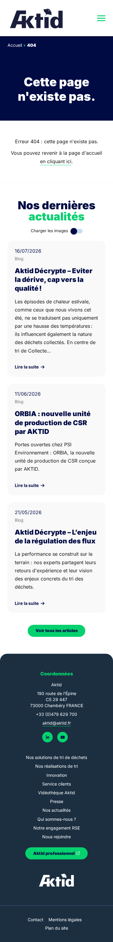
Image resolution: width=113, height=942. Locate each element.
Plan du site (56, 928)
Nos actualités (56, 810)
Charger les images (49, 230)
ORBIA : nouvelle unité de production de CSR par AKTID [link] (53, 422)
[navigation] (101, 18)
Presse (56, 801)
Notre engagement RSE (56, 827)
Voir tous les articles (57, 630)
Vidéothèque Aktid (56, 792)
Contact (35, 919)
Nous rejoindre (56, 836)
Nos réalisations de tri (56, 766)
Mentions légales (65, 919)
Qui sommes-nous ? (56, 819)
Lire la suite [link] (27, 367)
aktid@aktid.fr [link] (56, 722)
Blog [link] (19, 258)
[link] (37, 18)
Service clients (56, 783)
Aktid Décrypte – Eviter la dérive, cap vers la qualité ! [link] (54, 279)
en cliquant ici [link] (55, 161)
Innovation (56, 775)
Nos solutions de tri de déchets (56, 757)
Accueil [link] (15, 45)
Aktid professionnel (54, 853)
